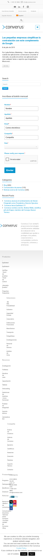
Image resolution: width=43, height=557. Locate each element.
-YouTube (5, 520)
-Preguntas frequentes (5, 291)
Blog (5, 185)
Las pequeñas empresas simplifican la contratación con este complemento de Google (21, 40)
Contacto (33, 11)
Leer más (5, 65)
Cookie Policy (21, 548)
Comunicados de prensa (13, 188)
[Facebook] (23, 7)
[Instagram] (28, 7)
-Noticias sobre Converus (5, 516)
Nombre (7, 105)
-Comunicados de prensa (6, 511)
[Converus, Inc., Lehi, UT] (13, 497)
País (6, 143)
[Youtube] (15, 7)
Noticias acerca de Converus (14, 190)
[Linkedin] (19, 7)
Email (6, 124)
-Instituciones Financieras (11, 323)
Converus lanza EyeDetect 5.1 (15, 205)
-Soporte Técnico (9, 464)
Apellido (7, 114)
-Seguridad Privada (10, 313)
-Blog (4, 528)
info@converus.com (29, 2)
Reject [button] (32, 554)
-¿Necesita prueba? (5, 285)
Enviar (9, 170)
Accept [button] (24, 554)
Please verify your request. (14, 153)
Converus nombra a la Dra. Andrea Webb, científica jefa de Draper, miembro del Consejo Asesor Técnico (22, 210)
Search (5, 88)
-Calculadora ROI (6, 417)
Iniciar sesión (22, 11)
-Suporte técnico (4, 411)
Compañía (8, 133)
